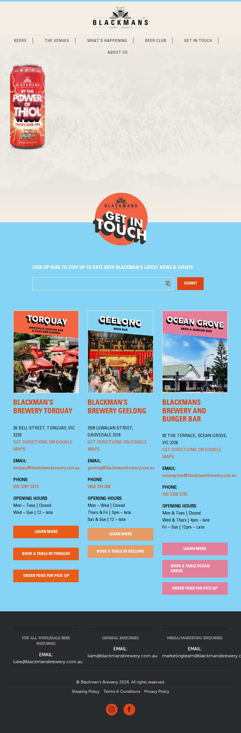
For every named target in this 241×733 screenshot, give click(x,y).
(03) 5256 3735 (175, 494)
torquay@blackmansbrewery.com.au (46, 468)
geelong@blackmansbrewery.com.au (121, 468)
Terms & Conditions (121, 692)
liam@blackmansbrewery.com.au (122, 656)
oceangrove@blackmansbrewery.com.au (199, 475)
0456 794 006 (99, 487)
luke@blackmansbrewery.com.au (48, 662)
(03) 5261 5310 (26, 487)
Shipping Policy (85, 692)
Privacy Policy (156, 692)
